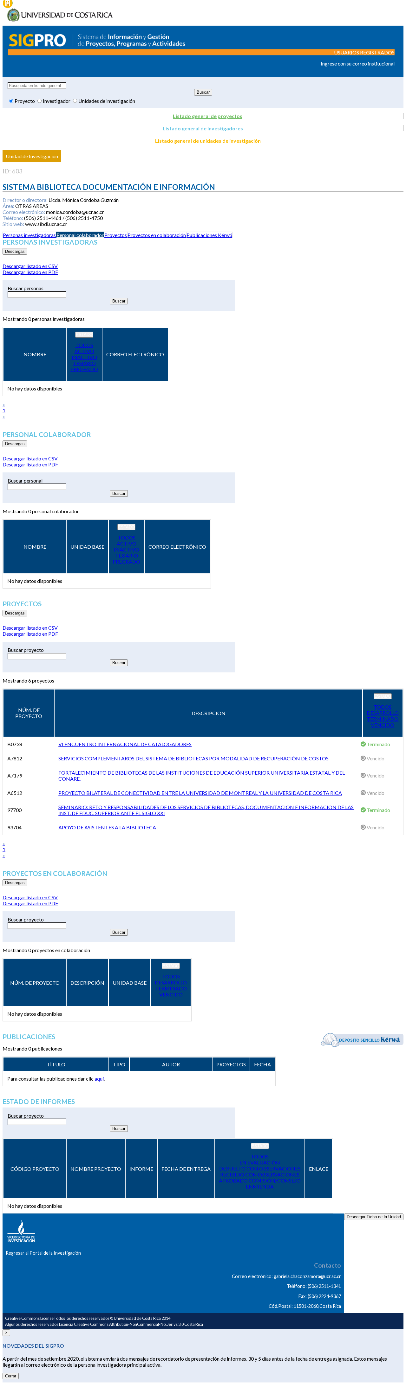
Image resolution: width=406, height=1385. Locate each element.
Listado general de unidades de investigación (208, 141)
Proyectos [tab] (115, 235)
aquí (99, 1079)
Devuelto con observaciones (260, 1168)
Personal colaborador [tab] (80, 235)
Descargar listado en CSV (30, 266)
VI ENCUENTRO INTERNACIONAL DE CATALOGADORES (125, 744)
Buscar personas (25, 288)
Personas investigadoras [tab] (29, 235)
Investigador (57, 101)
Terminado (382, 719)
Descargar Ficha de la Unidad (374, 1216)
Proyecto (25, 101)
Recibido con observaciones (259, 1174)
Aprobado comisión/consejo (260, 1180)
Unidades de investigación (106, 101)
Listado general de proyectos (207, 116)
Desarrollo (383, 713)
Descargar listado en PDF (30, 272)
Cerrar (10, 1376)
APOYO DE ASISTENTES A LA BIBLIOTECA (107, 827)
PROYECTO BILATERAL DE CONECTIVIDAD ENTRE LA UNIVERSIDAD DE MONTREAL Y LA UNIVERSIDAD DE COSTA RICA (200, 793)
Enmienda (260, 1186)
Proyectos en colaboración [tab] (157, 235)
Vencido (382, 725)
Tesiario (84, 363)
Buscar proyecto (26, 650)
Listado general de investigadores (203, 128)
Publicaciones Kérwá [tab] (209, 235)
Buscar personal (25, 480)
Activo (84, 351)
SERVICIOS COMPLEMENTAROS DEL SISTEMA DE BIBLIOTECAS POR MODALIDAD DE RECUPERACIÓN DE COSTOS (193, 758)
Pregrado (84, 369)
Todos (84, 345)
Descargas (15, 251)
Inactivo (84, 357)
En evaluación (259, 1162)
